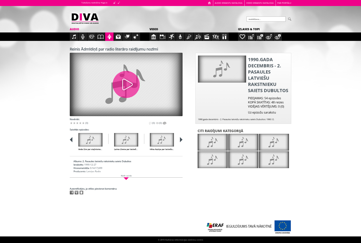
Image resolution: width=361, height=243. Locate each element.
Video (153, 29)
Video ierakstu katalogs (260, 3)
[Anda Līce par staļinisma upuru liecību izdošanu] (90, 140)
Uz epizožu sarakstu (262, 112)
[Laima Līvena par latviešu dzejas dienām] (126, 140)
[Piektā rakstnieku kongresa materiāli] (213, 142)
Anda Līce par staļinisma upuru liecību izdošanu (100, 149)
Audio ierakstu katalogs (228, 3)
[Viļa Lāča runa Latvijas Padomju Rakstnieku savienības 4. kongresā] (274, 142)
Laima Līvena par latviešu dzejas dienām (132, 149)
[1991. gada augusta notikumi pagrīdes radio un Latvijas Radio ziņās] (213, 159)
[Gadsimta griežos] (243, 159)
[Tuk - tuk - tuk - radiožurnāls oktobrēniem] (243, 142)
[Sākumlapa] (209, 3)
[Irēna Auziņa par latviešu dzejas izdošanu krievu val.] (162, 140)
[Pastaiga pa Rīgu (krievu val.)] (274, 159)
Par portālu (284, 3)
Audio (74, 29)
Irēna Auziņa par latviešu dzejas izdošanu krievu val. (173, 149)
